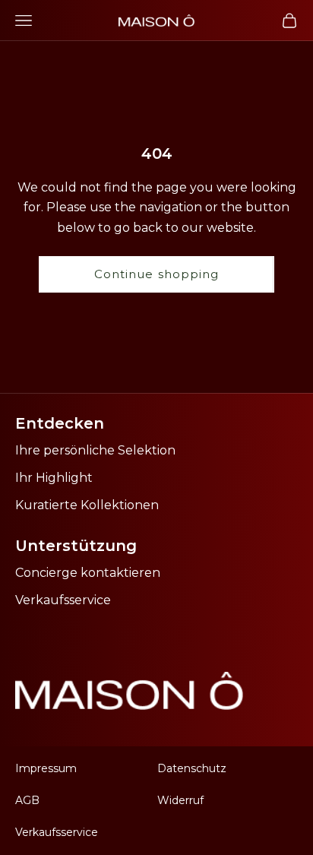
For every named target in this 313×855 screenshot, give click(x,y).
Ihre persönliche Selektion (95, 450)
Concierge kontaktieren (87, 572)
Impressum (46, 768)
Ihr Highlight (54, 477)
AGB (27, 800)
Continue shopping (156, 274)
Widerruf (180, 800)
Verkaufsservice (63, 600)
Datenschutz (191, 768)
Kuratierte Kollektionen (87, 505)
